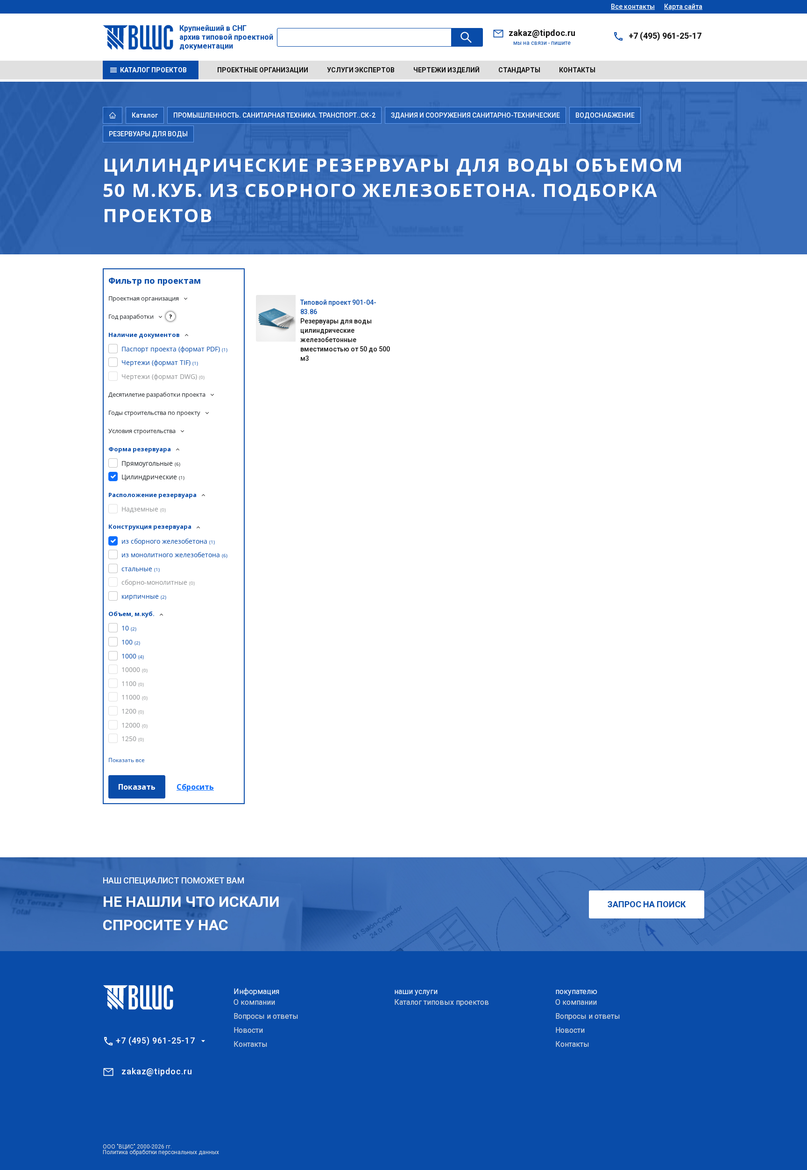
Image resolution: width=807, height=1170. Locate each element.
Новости (248, 1030)
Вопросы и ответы (266, 1016)
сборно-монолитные (158, 582)
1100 (132, 683)
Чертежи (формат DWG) (163, 376)
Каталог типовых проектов (441, 1002)
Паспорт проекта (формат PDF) (174, 348)
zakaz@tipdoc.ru (542, 33)
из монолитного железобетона (174, 554)
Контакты (577, 70)
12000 (134, 725)
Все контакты (633, 6)
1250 (132, 738)
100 (130, 642)
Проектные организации (262, 70)
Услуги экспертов (361, 70)
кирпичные (143, 596)
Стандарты (519, 70)
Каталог (145, 115)
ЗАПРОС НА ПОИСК (647, 904)
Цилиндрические (152, 476)
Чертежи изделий (446, 70)
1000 (132, 656)
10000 (134, 669)
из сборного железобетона (168, 541)
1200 (132, 711)
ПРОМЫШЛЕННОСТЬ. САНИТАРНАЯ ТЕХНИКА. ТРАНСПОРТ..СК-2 (274, 115)
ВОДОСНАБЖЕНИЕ (605, 115)
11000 (134, 697)
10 (128, 628)
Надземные (143, 508)
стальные (140, 568)
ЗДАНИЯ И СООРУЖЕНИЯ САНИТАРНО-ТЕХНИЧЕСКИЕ (475, 115)
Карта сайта (683, 6)
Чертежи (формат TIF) (159, 362)
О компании (254, 1002)
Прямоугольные (150, 463)
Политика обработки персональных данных (161, 1152)
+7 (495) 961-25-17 (665, 36)
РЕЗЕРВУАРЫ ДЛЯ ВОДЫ (148, 134)
